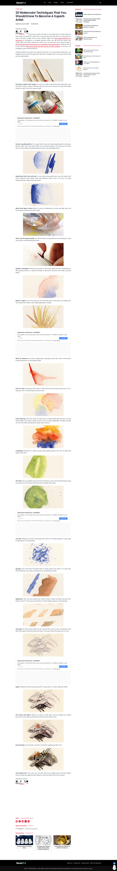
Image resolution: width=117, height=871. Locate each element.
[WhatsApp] (23, 821)
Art (45, 2)
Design (56, 2)
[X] (20, 821)
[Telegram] (28, 821)
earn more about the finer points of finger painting (43, 46)
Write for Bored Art (95, 863)
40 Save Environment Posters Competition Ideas (91, 50)
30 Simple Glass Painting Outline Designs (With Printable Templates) (91, 74)
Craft (49, 2)
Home (17, 9)
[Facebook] (17, 821)
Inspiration (70, 2)
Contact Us (77, 863)
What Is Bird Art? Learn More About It (91, 68)
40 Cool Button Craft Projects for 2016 (92, 56)
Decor (62, 2)
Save (26, 821)
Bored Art (35, 24)
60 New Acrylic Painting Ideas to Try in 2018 (91, 62)
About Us (70, 863)
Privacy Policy (85, 863)
